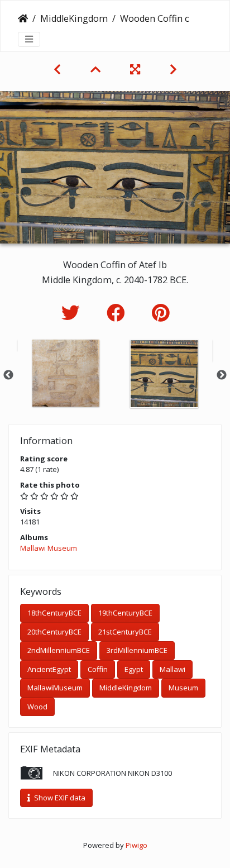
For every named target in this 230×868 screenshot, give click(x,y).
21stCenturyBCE (125, 632)
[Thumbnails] (97, 69)
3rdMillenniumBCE (137, 650)
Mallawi (172, 669)
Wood (37, 707)
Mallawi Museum (48, 548)
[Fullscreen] (136, 69)
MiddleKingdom (74, 18)
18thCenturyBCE (54, 613)
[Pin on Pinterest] (160, 312)
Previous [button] (8, 375)
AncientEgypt (49, 669)
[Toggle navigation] (29, 39)
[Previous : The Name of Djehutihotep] (58, 69)
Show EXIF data (58, 798)
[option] (66, 373)
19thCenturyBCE (125, 613)
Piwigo (136, 845)
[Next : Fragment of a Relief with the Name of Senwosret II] (173, 69)
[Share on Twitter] (72, 312)
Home (23, 18)
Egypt (133, 669)
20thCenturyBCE (54, 632)
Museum (183, 688)
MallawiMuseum (55, 688)
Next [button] (221, 375)
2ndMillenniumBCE (58, 650)
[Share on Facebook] (118, 312)
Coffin (98, 669)
